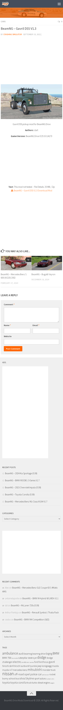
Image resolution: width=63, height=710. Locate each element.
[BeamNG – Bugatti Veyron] (46, 263)
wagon (52, 683)
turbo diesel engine (41, 682)
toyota (6, 682)
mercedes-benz (20, 669)
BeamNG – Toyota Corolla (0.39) (20, 494)
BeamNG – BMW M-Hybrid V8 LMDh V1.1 (40, 598)
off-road (19, 674)
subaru (43, 678)
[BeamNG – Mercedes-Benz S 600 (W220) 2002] (16, 263)
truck (29, 682)
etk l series (30, 662)
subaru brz (50, 679)
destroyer (32, 657)
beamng (28, 653)
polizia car (45, 675)
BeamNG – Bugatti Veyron (43, 274)
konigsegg (47, 665)
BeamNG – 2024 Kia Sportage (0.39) (21, 473)
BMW (56, 653)
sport (36, 678)
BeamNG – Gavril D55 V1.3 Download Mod (32, 190)
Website (7, 336)
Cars (3, 21)
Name (7, 325)
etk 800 (24, 662)
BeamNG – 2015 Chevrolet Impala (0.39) (23, 487)
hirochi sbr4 (7, 665)
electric (17, 662)
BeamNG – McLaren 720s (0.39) (25, 605)
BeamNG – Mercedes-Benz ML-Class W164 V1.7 (26, 501)
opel (27, 674)
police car (36, 674)
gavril (52, 662)
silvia (22, 678)
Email (36, 325)
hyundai (33, 665)
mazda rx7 (7, 669)
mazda (55, 665)
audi (21, 653)
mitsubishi (35, 670)
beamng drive (38, 653)
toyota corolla (18, 682)
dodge (41, 657)
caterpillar (23, 657)
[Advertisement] (31, 61)
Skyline (29, 678)
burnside (15, 658)
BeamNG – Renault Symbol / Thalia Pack (40, 612)
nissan (8, 673)
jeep (39, 665)
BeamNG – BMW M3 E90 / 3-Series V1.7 (22, 480)
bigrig (49, 653)
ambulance (10, 653)
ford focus (43, 662)
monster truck (49, 669)
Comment (9, 304)
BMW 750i (6, 657)
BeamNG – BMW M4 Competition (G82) (31, 619)
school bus (14, 678)
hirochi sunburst (21, 665)
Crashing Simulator (12, 34)
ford (36, 662)
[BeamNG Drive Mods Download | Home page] (6, 3)
